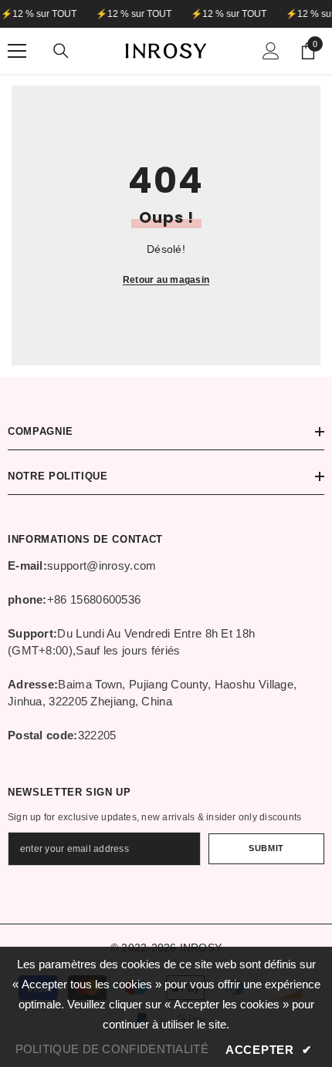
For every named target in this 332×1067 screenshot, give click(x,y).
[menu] (17, 51)
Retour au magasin (166, 279)
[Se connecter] (271, 50)
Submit (266, 848)
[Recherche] (61, 51)
